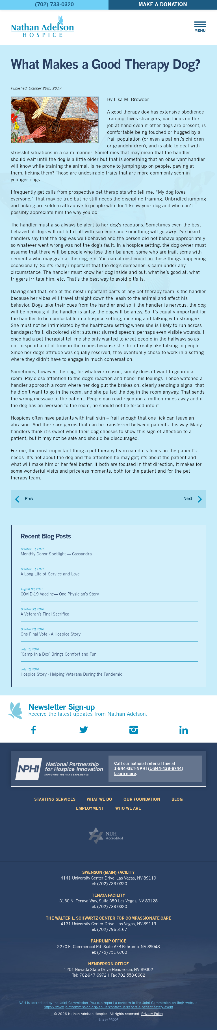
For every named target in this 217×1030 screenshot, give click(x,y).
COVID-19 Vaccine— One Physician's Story (60, 594)
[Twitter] (83, 730)
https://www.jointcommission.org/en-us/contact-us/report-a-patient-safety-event (108, 1007)
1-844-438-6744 (165, 769)
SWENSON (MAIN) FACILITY (108, 873)
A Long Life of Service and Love (50, 574)
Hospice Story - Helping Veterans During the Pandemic (71, 675)
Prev (29, 499)
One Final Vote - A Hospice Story (51, 634)
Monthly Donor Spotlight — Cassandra (56, 554)
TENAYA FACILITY (108, 896)
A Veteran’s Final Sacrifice (45, 614)
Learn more (125, 774)
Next (187, 499)
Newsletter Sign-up (61, 708)
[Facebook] (33, 730)
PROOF (113, 1020)
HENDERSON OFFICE (108, 964)
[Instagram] (133, 730)
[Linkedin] (183, 730)
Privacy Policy (152, 1014)
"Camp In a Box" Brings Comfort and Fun (58, 654)
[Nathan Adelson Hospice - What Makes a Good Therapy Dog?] (42, 26)
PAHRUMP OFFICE (108, 941)
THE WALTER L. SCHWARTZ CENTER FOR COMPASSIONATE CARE (108, 918)
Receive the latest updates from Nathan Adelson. (87, 714)
